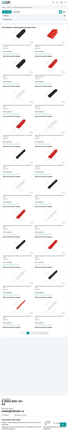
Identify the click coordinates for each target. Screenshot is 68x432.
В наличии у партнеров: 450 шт (43, 174)
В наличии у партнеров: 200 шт (11, 114)
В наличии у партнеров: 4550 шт (43, 204)
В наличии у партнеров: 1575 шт (11, 83)
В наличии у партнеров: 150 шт (43, 53)
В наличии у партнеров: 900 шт (11, 264)
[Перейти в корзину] (61, 2)
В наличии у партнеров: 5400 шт (43, 295)
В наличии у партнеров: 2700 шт (11, 174)
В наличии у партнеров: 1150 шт (11, 53)
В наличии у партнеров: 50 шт (11, 204)
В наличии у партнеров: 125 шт (43, 144)
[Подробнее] (18, 36)
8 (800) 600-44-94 (12, 403)
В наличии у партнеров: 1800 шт (43, 325)
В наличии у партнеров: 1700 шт (11, 325)
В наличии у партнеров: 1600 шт (11, 295)
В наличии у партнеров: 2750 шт (43, 114)
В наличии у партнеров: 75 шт (43, 83)
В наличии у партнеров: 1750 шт (43, 234)
